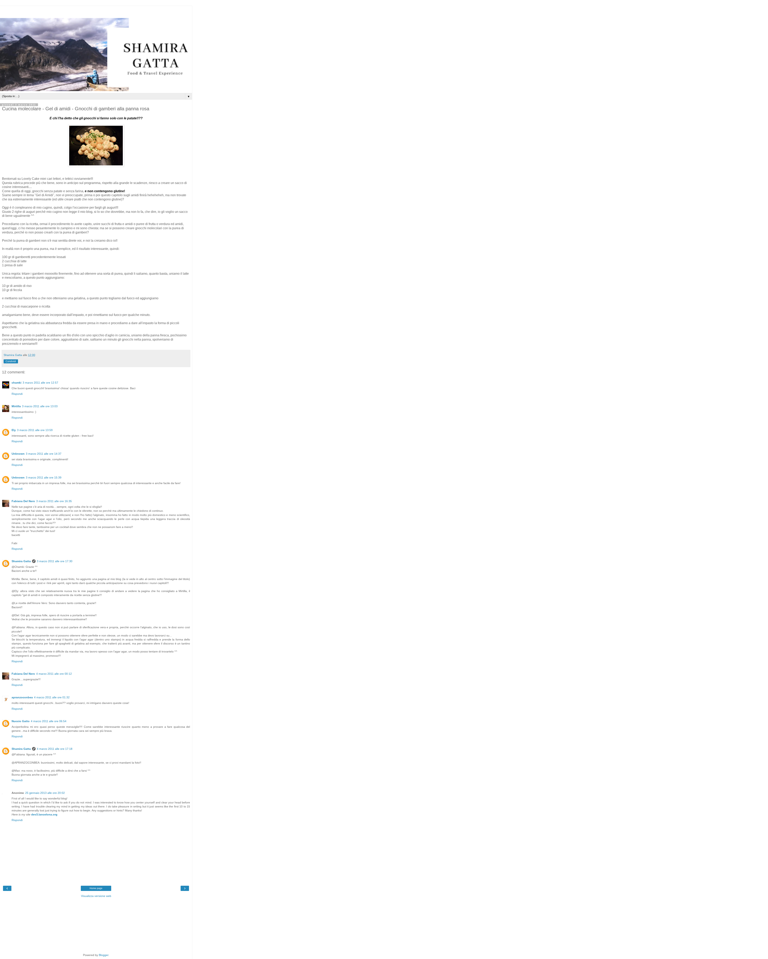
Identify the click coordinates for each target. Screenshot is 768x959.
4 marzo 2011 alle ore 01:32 (52, 697)
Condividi (11, 361)
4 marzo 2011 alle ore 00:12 (54, 673)
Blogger (103, 955)
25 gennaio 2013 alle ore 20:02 (45, 792)
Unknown (18, 453)
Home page (96, 888)
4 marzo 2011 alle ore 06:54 (48, 721)
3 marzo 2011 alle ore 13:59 (35, 430)
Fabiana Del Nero (23, 501)
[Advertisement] (96, 11)
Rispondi (17, 393)
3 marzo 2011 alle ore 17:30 (54, 561)
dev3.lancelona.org (44, 814)
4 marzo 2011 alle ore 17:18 (54, 748)
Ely (14, 430)
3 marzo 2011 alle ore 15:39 (43, 477)
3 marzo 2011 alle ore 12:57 (40, 382)
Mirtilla (16, 406)
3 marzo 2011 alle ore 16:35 (54, 501)
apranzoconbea (22, 697)
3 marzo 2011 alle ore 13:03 (40, 406)
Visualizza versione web (96, 896)
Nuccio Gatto (21, 721)
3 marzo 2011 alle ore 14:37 (43, 453)
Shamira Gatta (21, 561)
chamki (16, 382)
